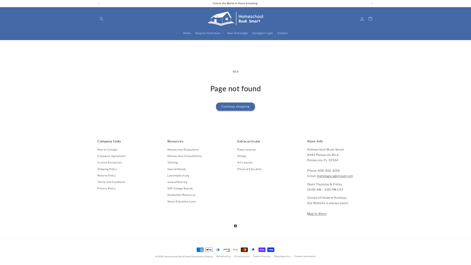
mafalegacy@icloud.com (335, 176)
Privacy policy (242, 256)
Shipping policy (282, 256)
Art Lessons (245, 162)
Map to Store (316, 213)
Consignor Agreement (111, 156)
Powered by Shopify (202, 256)
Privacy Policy (107, 188)
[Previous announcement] (99, 3)
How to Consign (107, 149)
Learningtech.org (178, 175)
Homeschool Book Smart (177, 256)
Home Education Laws (181, 201)
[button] (102, 19)
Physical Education (249, 169)
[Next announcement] (372, 3)
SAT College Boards (180, 188)
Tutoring (172, 162)
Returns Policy (107, 175)
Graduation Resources (181, 194)
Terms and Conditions (111, 181)
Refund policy (223, 256)
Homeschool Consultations (184, 156)
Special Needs (176, 169)
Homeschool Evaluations (183, 149)
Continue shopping (235, 106)
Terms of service (262, 256)
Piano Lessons (246, 149)
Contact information (305, 256)
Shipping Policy (107, 169)
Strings (241, 156)
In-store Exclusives (110, 162)
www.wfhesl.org (177, 181)
